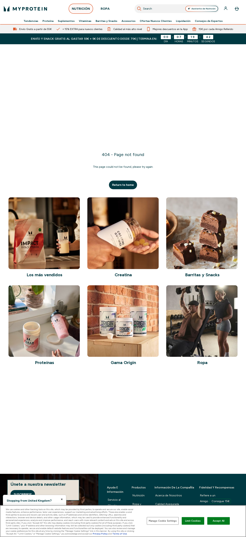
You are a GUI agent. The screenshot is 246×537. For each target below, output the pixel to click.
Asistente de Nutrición (203, 8)
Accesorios (128, 21)
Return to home (123, 184)
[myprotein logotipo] (25, 8)
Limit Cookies (193, 520)
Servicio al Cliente (114, 502)
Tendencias (31, 21)
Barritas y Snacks (106, 21)
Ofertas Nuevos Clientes (156, 21)
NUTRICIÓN (81, 8)
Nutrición (138, 495)
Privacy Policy (100, 533)
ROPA (105, 8)
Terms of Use (119, 533)
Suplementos (66, 21)
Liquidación (183, 21)
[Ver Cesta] (236, 8)
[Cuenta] (226, 8)
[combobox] (177, 8)
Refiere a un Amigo (215, 498)
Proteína (48, 21)
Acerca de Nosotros (168, 495)
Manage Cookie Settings (163, 520)
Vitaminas (85, 21)
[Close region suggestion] (62, 499)
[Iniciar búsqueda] (139, 8)
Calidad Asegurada (167, 504)
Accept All (218, 520)
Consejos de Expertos (209, 21)
